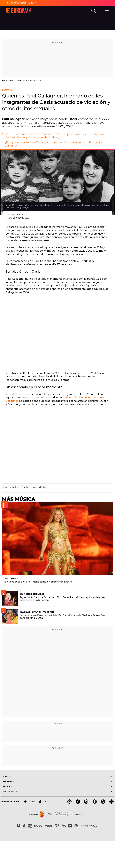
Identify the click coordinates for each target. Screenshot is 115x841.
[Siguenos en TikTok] (78, 803)
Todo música (34, 80)
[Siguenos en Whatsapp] (111, 803)
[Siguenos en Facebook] (95, 803)
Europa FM (8, 80)
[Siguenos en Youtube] (69, 803)
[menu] (107, 10)
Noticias (21, 80)
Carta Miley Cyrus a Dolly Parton (19, 4)
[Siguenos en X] (103, 803)
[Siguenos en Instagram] (86, 803)
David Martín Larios (15, 214)
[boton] (85, 776)
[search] (93, 11)
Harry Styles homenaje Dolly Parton (21, 2)
